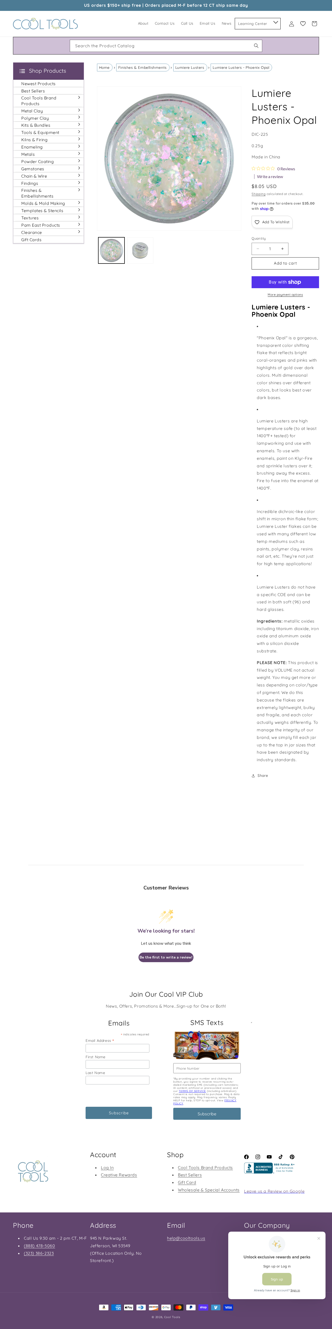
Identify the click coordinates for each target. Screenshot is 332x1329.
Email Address (100, 1040)
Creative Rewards (119, 1174)
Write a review (270, 176)
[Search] (256, 45)
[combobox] (166, 46)
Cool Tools (172, 1317)
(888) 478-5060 (39, 1245)
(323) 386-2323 (39, 1253)
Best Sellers (190, 1174)
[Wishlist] (303, 23)
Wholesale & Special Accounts (209, 1189)
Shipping (259, 194)
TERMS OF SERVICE (192, 1091)
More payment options (285, 294)
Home (104, 67)
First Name (96, 1057)
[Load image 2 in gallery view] (140, 250)
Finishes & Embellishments (142, 67)
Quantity (259, 238)
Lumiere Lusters (189, 67)
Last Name (95, 1072)
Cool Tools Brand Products (205, 1167)
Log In (107, 1167)
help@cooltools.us (186, 1238)
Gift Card (187, 1182)
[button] (275, 21)
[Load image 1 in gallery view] (111, 250)
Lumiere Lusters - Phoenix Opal (241, 67)
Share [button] (263, 775)
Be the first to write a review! (166, 957)
